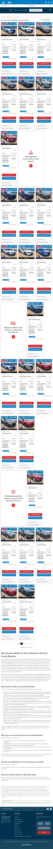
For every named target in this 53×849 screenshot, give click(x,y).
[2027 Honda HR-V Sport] (44, 195)
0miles (14, 41)
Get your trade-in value (36, 10)
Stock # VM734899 (5, 431)
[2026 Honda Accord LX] (9, 83)
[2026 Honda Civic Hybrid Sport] (26, 83)
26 (31, 643)
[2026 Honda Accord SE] (9, 29)
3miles (14, 207)
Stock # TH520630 (23, 203)
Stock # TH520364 (23, 543)
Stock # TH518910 (40, 260)
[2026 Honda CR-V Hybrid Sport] (35, 309)
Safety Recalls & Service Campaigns (22, 836)
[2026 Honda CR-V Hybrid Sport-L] (26, 591)
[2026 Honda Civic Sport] (44, 29)
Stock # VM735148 (23, 431)
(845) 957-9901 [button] (7, 822)
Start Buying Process (9, 63)
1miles (14, 150)
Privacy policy (17, 830)
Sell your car (17, 827)
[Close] (50, 10)
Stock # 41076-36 (5, 260)
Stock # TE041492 (22, 260)
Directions (16, 825)
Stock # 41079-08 (40, 37)
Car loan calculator (18, 821)
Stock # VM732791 (40, 543)
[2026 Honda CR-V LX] (9, 138)
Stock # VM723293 (5, 600)
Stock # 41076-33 (40, 92)
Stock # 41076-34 (5, 92)
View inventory (17, 819)
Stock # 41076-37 (22, 374)
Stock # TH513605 (31, 486)
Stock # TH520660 (5, 203)
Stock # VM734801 (40, 374)
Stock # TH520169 (5, 146)
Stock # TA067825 (5, 374)
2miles (32, 41)
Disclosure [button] (9, 171)
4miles (40, 489)
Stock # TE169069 (31, 317)
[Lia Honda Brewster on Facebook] (47, 809)
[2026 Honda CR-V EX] (44, 83)
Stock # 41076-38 (5, 37)
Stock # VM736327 (40, 203)
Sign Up (44, 832)
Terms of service (18, 832)
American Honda (18, 834)
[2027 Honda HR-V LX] (9, 534)
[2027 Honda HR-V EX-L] (26, 29)
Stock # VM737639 (23, 37)
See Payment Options (10, 66)
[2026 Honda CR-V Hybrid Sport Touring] (26, 366)
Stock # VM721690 (5, 543)
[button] (46, 2)
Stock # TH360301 (23, 92)
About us (16, 817)
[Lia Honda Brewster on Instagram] (50, 809)
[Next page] (34, 644)
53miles (14, 546)
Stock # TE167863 (22, 600)
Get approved (17, 823)
